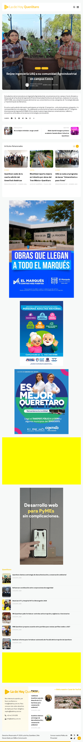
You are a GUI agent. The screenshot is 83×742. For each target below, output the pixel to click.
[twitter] (15, 118)
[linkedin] (26, 118)
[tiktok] (74, 738)
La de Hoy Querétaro (36, 184)
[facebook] (11, 118)
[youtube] (71, 738)
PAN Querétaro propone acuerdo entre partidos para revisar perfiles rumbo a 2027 (41, 626)
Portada (45, 68)
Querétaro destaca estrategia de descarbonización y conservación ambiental (39, 575)
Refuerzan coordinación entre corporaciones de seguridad (32, 588)
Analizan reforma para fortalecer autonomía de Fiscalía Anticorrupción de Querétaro (42, 639)
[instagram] (77, 735)
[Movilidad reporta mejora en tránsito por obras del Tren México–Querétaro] (41, 159)
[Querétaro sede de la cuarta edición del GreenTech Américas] (16, 159)
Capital (32, 170)
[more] (34, 118)
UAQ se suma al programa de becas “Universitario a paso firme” (66, 177)
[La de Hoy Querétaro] (21, 7)
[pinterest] (19, 118)
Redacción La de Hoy (36, 84)
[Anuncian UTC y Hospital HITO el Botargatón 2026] (6, 604)
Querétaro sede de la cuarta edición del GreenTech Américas (13, 177)
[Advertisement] (41, 460)
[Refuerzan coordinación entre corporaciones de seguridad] (6, 591)
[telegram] (22, 118)
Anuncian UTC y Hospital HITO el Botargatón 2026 (29, 601)
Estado (37, 68)
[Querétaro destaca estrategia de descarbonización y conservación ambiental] (6, 578)
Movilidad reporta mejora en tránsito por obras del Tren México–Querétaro (41, 177)
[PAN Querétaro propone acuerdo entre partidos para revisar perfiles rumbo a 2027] (6, 630)
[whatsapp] (30, 118)
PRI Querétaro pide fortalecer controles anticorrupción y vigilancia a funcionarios (40, 613)
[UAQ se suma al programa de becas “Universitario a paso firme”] (67, 159)
